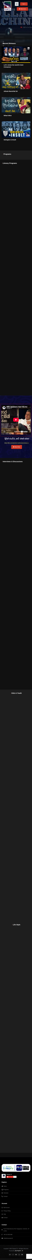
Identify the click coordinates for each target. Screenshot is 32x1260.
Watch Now (8, 30)
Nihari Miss (8, 115)
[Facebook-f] (13, 1254)
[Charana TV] (7, 6)
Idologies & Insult (10, 140)
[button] (17, 4)
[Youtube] (16, 1254)
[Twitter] (10, 1254)
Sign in (23, 3)
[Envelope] (22, 1254)
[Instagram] (19, 1254)
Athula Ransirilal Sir (11, 91)
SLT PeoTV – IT (19, 1250)
